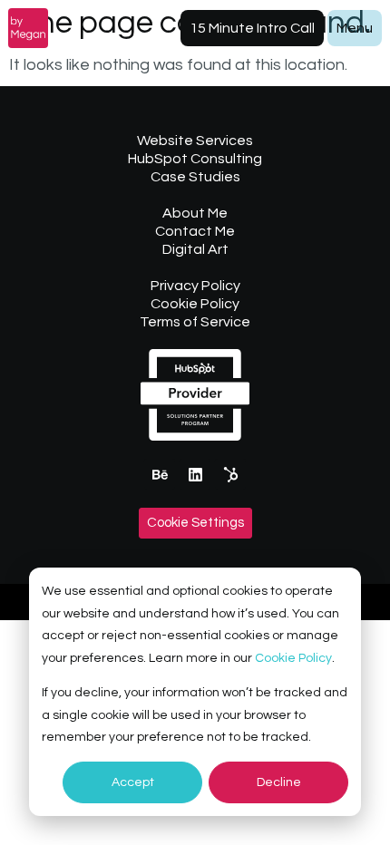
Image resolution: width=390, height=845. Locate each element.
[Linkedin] (195, 474)
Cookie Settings (195, 522)
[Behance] (159, 474)
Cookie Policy (293, 658)
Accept (133, 782)
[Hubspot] (230, 474)
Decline (279, 782)
